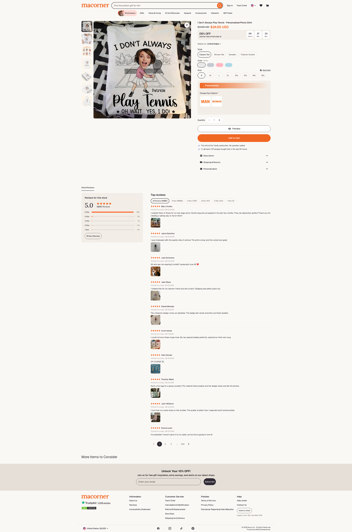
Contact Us (242, 505)
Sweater (232, 54)
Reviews (133, 505)
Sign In (230, 6)
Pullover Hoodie (248, 54)
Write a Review (93, 236)
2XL (236, 75)
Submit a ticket (244, 510)
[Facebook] (158, 528)
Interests (215, 13)
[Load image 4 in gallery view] (87, 63)
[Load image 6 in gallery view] (87, 88)
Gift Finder (228, 13)
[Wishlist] (261, 5)
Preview (236, 128)
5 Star (177, 201)
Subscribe (210, 481)
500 (183, 444)
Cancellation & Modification (177, 505)
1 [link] (159, 444)
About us (133, 500)
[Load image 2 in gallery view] (87, 39)
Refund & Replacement (175, 509)
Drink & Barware (172, 13)
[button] (234, 93)
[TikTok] (181, 528)
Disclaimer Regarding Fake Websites (217, 509)
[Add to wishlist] (186, 25)
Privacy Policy (207, 505)
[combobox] (167, 5)
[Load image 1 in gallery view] (87, 26)
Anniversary (130, 13)
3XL (245, 75)
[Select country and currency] (253, 5)
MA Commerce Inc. (263, 529)
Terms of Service (208, 500)
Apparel (187, 13)
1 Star (230, 201)
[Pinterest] (193, 528)
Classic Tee (204, 54)
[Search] (219, 5)
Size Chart (169, 513)
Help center (242, 500)
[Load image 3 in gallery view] (87, 51)
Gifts (142, 13)
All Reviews (160, 201)
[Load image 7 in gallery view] (87, 100)
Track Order (242, 5)
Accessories (201, 13)
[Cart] (268, 5)
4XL (254, 75)
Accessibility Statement (139, 509)
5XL (263, 75)
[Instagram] (170, 528)
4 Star (192, 201)
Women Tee (219, 54)
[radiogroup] (234, 101)
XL (228, 75)
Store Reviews (87, 187)
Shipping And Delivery (175, 518)
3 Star (205, 201)
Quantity (201, 120)
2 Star (218, 201)
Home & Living (154, 13)
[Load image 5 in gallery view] (87, 76)
